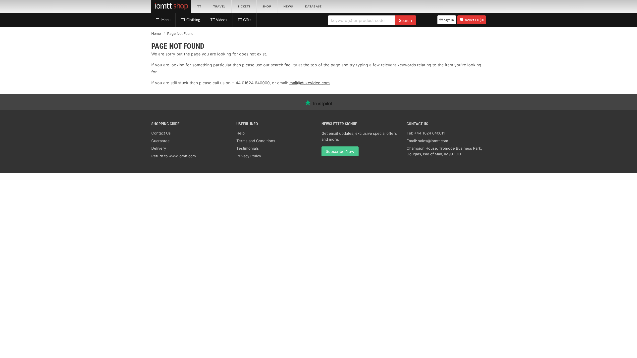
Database (313, 6)
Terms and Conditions (255, 140)
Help (240, 133)
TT (199, 6)
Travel (219, 6)
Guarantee (160, 140)
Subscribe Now (340, 151)
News (288, 6)
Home (156, 33)
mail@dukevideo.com (309, 82)
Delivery (158, 148)
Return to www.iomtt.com (173, 156)
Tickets (244, 6)
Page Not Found (180, 33)
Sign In (448, 20)
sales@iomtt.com (433, 140)
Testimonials (247, 148)
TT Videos (218, 20)
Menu (165, 20)
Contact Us (161, 133)
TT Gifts (244, 20)
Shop (267, 6)
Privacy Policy (248, 156)
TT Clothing (190, 20)
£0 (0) (474, 20)
